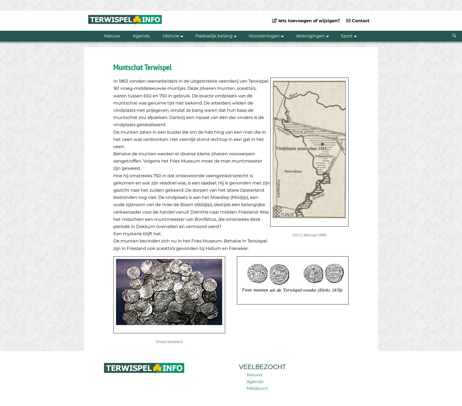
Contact (360, 20)
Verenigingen (310, 35)
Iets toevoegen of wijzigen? (308, 20)
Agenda (141, 35)
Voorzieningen (264, 35)
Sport (347, 35)
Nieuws (112, 35)
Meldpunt (257, 388)
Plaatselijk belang (214, 35)
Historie (171, 35)
